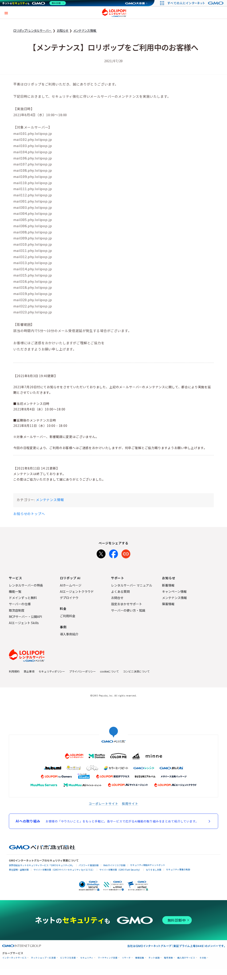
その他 (203, 957)
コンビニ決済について (136, 671)
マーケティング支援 (107, 957)
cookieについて (109, 671)
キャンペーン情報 (174, 591)
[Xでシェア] (101, 553)
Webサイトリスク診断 (114, 865)
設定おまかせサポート (126, 604)
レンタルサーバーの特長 (26, 585)
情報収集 (139, 957)
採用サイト (130, 803)
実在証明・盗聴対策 (19, 869)
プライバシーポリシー (82, 671)
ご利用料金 (67, 616)
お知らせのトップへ (29, 513)
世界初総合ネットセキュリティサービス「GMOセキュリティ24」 (41, 865)
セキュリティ (86, 957)
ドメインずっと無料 (23, 597)
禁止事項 (29, 671)
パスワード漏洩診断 (89, 865)
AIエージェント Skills (24, 623)
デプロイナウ (69, 597)
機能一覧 (15, 591)
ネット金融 (154, 957)
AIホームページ (70, 585)
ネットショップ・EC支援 (43, 957)
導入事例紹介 (69, 634)
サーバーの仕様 (20, 604)
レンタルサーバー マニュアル (131, 585)
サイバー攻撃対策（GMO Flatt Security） (120, 869)
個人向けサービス (186, 957)
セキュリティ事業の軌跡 (178, 869)
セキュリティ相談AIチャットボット (147, 865)
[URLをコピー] (125, 553)
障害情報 (168, 604)
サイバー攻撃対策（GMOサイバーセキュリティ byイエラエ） (64, 869)
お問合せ (117, 597)
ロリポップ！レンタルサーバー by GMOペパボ (114, 12)
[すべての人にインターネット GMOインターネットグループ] (196, 3)
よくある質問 (120, 591)
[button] (6, 12)
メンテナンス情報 (50, 499)
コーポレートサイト (103, 803)
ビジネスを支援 (68, 957)
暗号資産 (168, 957)
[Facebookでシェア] (113, 553)
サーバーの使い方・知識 (128, 610)
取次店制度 (16, 610)
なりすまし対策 (153, 869)
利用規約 (14, 671)
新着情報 (168, 585)
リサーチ (126, 957)
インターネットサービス (14, 957)
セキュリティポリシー (52, 671)
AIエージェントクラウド (77, 591)
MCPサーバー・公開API (25, 616)
